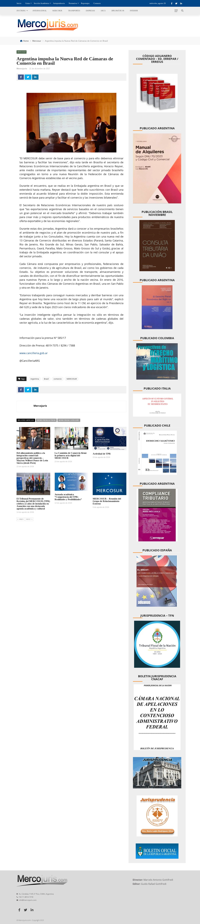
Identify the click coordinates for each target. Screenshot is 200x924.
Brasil (46, 379)
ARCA (103, 11)
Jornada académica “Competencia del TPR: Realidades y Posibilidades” (68, 497)
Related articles (26, 420)
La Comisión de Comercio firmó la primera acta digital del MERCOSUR (71, 455)
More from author (46, 420)
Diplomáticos (117, 11)
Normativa (73, 3)
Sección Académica (41, 3)
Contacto (97, 3)
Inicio (19, 3)
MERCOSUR (72, 379)
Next (28, 519)
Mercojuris (22, 68)
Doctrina (21, 11)
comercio (58, 379)
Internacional (40, 11)
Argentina (34, 379)
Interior (134, 11)
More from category (69, 420)
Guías (27, 3)
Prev (21, 519)
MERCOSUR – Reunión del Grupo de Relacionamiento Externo (107, 501)
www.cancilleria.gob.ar (33, 353)
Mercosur (57, 11)
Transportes (74, 11)
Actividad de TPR (102, 453)
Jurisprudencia (59, 3)
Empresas (90, 11)
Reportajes (85, 3)
